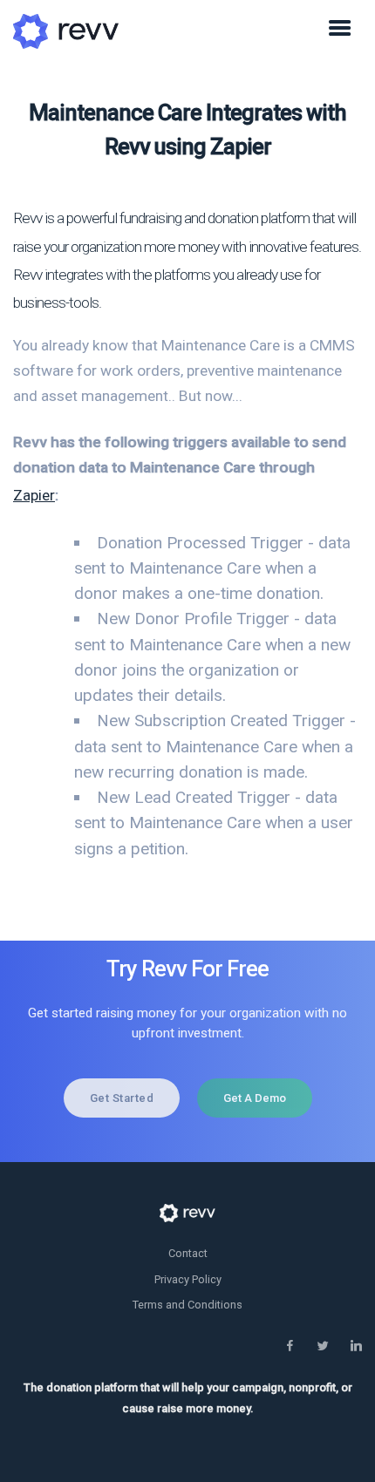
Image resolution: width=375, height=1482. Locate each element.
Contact (188, 1253)
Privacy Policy (188, 1279)
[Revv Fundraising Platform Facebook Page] (289, 1346)
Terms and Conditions (187, 1304)
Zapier (34, 495)
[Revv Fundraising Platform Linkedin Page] (356, 1346)
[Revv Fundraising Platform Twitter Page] (323, 1346)
